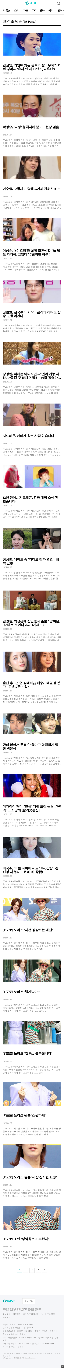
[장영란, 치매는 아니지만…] (32, 366)
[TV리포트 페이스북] (18, 1310)
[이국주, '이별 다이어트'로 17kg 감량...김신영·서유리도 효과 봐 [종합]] (32, 860)
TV (34, 10)
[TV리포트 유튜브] (4, 1310)
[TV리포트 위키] (25, 1310)
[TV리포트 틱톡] (11, 1310)
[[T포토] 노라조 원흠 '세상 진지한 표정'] (32, 1169)
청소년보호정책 (48, 1314)
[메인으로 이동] (32, 4)
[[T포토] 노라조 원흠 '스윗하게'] (32, 1107)
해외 (50, 10)
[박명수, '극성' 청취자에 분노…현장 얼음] (32, 119)
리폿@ (6, 10)
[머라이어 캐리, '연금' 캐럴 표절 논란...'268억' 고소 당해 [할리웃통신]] (32, 798)
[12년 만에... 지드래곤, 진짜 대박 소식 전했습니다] (32, 489)
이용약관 (17, 1314)
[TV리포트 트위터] (14, 1310)
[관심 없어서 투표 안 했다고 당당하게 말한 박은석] (32, 736)
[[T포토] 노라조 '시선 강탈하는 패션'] (32, 922)
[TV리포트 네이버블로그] (39, 1310)
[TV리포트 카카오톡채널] (36, 1310)
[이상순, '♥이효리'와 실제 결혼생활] (32, 242)
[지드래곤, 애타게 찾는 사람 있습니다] (32, 427)
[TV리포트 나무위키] (29, 1310)
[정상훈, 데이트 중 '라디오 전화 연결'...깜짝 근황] (32, 551)
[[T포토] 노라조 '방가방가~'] (32, 983)
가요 (25, 10)
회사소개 (6, 1314)
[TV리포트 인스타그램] (7, 1310)
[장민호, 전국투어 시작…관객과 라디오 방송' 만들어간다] (32, 304)
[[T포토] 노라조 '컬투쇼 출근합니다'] (32, 1045)
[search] (58, 3)
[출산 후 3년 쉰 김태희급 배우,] (32, 675)
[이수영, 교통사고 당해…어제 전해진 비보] (32, 180)
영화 (42, 10)
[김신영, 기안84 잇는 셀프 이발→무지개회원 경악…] (32, 57)
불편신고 (6, 1317)
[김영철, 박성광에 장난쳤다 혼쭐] (32, 613)
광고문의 (28, 1301)
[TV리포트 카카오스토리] (32, 1310)
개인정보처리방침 (31, 1314)
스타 (16, 10)
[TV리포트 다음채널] (22, 1310)
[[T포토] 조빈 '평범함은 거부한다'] (32, 1231)
